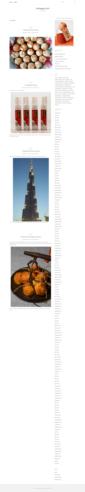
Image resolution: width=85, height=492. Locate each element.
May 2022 (57, 236)
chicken (71, 81)
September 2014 (58, 456)
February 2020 (58, 299)
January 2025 (57, 158)
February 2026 (58, 127)
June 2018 (57, 347)
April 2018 (57, 352)
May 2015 (57, 436)
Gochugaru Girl (42, 8)
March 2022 (57, 241)
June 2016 (57, 405)
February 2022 (58, 243)
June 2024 (57, 175)
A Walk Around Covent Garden (61, 66)
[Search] (74, 2)
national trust (64, 90)
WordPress (50, 488)
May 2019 (57, 320)
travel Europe (58, 97)
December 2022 (58, 219)
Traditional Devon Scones (31, 151)
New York (71, 90)
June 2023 (57, 204)
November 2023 (58, 192)
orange (56, 92)
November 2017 (58, 364)
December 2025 (58, 132)
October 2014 (57, 453)
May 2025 (57, 149)
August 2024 (57, 170)
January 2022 (57, 245)
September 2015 (58, 427)
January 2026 (57, 129)
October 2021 (57, 253)
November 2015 (58, 422)
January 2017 (57, 388)
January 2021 (57, 272)
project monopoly (67, 92)
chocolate (66, 83)
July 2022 (56, 231)
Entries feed (57, 474)
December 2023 (58, 190)
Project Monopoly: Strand (60, 54)
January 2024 (57, 187)
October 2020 (57, 279)
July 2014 (56, 461)
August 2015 (57, 429)
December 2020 (58, 274)
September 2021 (58, 255)
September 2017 (58, 369)
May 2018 (57, 349)
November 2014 (58, 451)
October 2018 (57, 337)
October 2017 (57, 366)
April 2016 (57, 410)
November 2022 (58, 221)
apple (56, 77)
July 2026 (56, 115)
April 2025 (57, 151)
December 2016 (58, 390)
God (74, 86)
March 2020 (57, 296)
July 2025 (56, 144)
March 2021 (57, 267)
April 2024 (57, 180)
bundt (67, 79)
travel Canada (58, 95)
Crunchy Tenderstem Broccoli (61, 59)
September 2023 (58, 197)
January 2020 (57, 301)
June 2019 (57, 318)
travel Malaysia (58, 101)
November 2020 (58, 277)
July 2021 (56, 260)
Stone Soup (57, 63)
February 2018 (58, 357)
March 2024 (57, 183)
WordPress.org (58, 479)
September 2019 (58, 311)
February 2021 (58, 270)
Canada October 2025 (59, 81)
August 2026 (57, 112)
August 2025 (57, 141)
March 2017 (57, 383)
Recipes (31, 27)
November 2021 (58, 250)
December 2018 (58, 332)
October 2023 (57, 195)
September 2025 (58, 139)
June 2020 (57, 289)
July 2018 (56, 345)
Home (11, 2)
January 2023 (57, 216)
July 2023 (56, 202)
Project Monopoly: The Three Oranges (63, 68)
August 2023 (57, 199)
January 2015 (57, 446)
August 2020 (57, 284)
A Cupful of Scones (31, 85)
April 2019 (57, 323)
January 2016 (57, 417)
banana (60, 77)
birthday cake (58, 79)
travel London (69, 99)
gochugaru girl (35, 32)
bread (63, 79)
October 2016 (57, 395)
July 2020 (56, 287)
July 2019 (56, 316)
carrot (66, 81)
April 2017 (57, 381)
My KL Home (57, 90)
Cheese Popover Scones (31, 30)
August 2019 (57, 313)
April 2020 (57, 294)
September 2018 (58, 340)
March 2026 (57, 125)
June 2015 (57, 434)
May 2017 (57, 378)
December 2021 (58, 248)
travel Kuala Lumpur (59, 99)
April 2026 (57, 122)
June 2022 (57, 233)
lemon (70, 88)
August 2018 (57, 342)
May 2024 (57, 178)
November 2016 (58, 393)
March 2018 (57, 354)
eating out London (59, 86)
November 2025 (58, 134)
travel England (66, 95)
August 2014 (57, 458)
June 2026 (57, 117)
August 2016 (57, 400)
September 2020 (58, 282)
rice (73, 92)
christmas (72, 83)
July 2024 (56, 173)
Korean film (65, 88)
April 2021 (57, 265)
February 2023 (58, 214)
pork (61, 92)
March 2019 (57, 325)
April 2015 (57, 439)
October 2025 (57, 137)
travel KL (65, 97)
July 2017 (56, 374)
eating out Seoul (68, 86)
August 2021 (57, 257)
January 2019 (57, 330)
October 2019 (57, 308)
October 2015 (57, 424)
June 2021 (57, 262)
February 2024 (58, 185)
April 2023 (57, 209)
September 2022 (58, 226)
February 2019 (58, 328)
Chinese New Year (59, 83)
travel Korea (70, 97)
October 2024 (57, 166)
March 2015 (57, 441)
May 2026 (57, 120)
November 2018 (58, 335)
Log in (56, 472)
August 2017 (57, 371)
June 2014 (57, 463)
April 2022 (57, 238)
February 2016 (58, 415)
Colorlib (41, 488)
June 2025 (57, 146)
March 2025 (57, 154)
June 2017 (57, 376)
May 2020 (57, 291)
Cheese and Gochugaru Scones (31, 237)
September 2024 (58, 168)
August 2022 (57, 228)
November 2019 (58, 306)
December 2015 (58, 419)
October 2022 (57, 224)
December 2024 (58, 161)
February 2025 (58, 156)
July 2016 (56, 403)
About (15, 2)
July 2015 (56, 432)
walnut (56, 104)
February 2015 (58, 444)
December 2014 (58, 448)
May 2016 (57, 407)
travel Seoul (66, 101)
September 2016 (58, 398)
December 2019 (58, 303)
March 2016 (57, 412)
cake (71, 79)
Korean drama (58, 88)
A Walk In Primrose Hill (59, 61)
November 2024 (58, 163)
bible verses (66, 77)
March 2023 (57, 212)
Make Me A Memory (59, 56)
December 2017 (58, 361)
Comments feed (58, 477)
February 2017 (58, 386)
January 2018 (57, 359)
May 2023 (57, 207)
